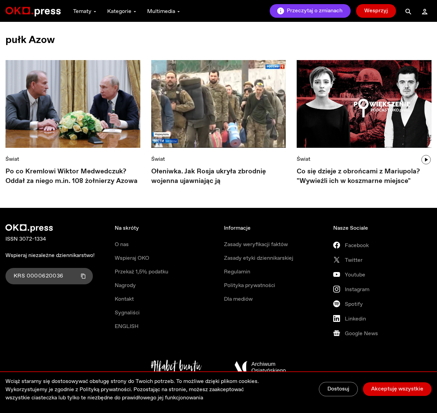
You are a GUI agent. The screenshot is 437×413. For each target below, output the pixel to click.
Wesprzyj (376, 10)
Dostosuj (338, 389)
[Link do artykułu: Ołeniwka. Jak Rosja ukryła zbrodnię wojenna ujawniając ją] (218, 104)
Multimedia (161, 11)
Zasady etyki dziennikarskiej (258, 258)
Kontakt (124, 299)
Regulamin (237, 271)
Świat (12, 159)
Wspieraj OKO (132, 258)
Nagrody (125, 285)
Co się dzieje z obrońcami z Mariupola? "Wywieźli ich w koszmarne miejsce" (358, 176)
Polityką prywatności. (106, 389)
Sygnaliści (127, 312)
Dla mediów (238, 299)
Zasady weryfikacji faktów (256, 244)
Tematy (82, 11)
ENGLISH (127, 326)
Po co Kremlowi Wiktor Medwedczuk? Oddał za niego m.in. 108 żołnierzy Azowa (71, 176)
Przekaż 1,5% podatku (141, 271)
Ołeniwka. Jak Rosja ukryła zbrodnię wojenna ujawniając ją (208, 176)
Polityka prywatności (249, 285)
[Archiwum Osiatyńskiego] (260, 367)
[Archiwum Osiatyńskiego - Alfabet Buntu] (176, 367)
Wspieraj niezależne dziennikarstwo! (50, 255)
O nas (122, 244)
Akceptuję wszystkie (397, 389)
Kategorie (119, 11)
